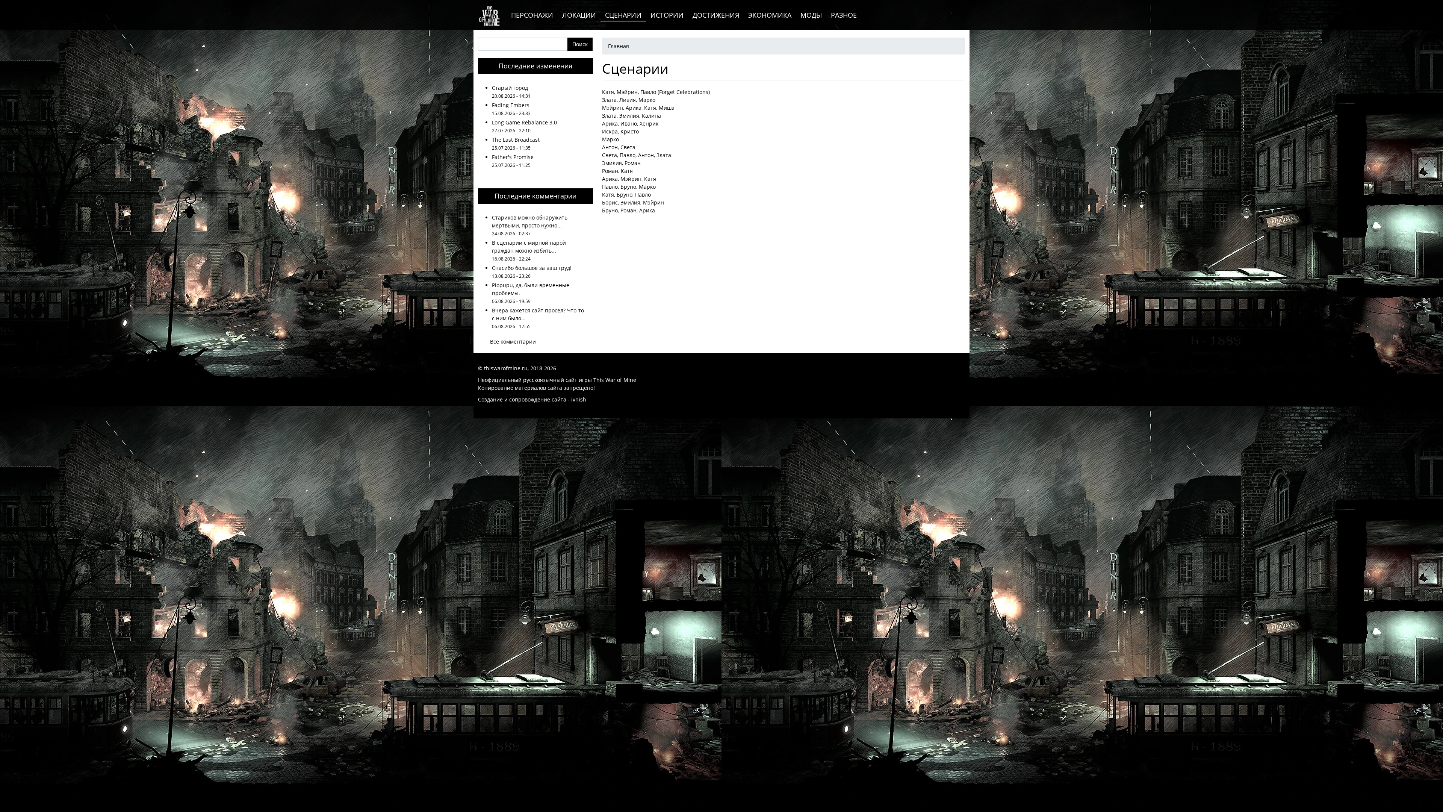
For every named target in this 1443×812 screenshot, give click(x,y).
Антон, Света (618, 147)
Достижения (716, 15)
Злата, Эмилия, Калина (631, 115)
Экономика (769, 15)
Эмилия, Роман (621, 163)
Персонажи (532, 15)
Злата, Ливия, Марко (628, 99)
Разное (844, 15)
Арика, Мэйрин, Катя (629, 178)
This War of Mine (614, 379)
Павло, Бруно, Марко (629, 186)
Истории (667, 15)
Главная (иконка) (490, 15)
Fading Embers (510, 105)
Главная (618, 46)
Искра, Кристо (620, 131)
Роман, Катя (617, 170)
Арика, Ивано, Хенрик (630, 123)
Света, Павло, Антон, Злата (636, 155)
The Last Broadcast (516, 139)
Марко (610, 139)
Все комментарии (513, 341)
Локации (579, 15)
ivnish (578, 399)
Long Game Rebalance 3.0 (524, 122)
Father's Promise (513, 157)
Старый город (510, 87)
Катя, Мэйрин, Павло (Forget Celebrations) (656, 91)
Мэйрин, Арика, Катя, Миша (638, 107)
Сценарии (623, 15)
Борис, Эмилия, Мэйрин (633, 202)
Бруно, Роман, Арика (628, 210)
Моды (811, 15)
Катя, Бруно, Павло (626, 194)
